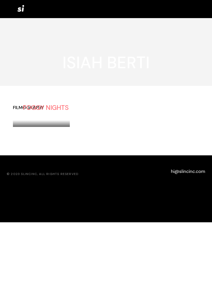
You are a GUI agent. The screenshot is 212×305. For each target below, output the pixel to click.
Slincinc (29, 174)
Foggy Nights (46, 107)
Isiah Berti (33, 114)
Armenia (57, 114)
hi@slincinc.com (188, 171)
